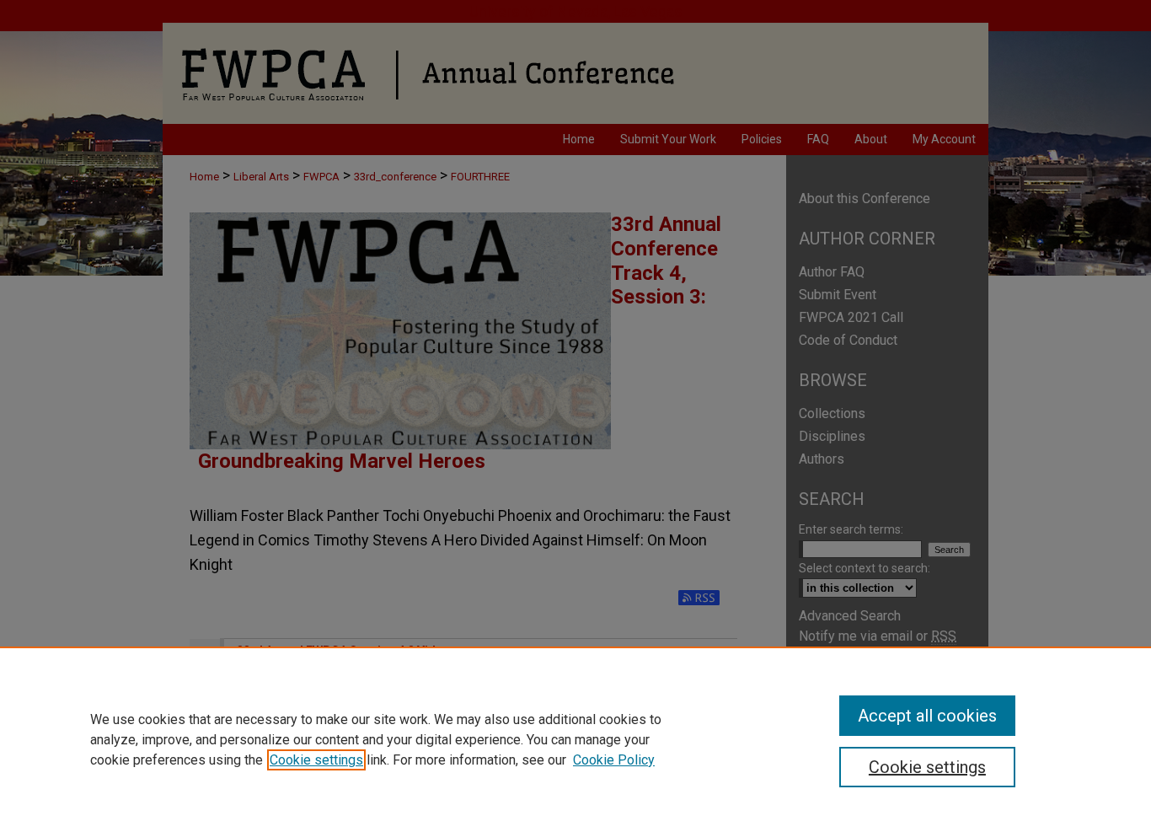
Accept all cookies (927, 716)
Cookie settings (316, 760)
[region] (575, 739)
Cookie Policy (614, 760)
